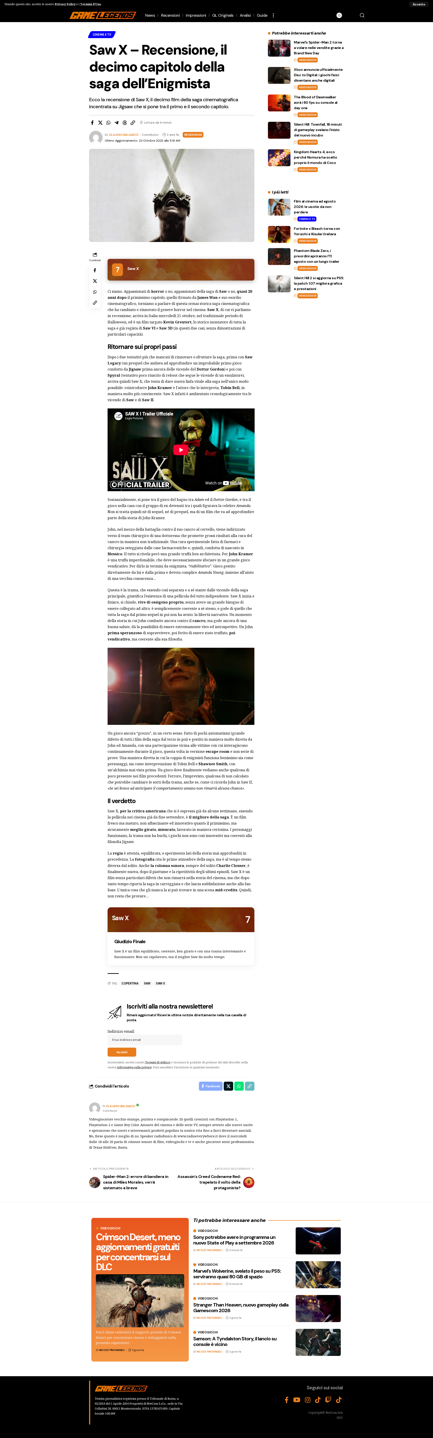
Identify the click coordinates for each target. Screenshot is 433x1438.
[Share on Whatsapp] (108, 122)
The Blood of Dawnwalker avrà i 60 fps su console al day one (315, 102)
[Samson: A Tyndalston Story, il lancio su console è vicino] (318, 1342)
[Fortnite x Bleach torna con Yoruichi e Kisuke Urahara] (279, 234)
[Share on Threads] (125, 122)
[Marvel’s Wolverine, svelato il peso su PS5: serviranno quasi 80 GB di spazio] (318, 1274)
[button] (418, 4)
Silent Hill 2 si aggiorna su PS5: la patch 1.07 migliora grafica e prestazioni (319, 283)
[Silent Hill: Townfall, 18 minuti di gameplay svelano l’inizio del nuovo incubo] (279, 130)
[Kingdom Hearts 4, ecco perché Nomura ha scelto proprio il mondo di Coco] (279, 157)
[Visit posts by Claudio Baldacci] (94, 1108)
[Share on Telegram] (116, 122)
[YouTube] (297, 1400)
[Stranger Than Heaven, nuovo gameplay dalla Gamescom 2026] (318, 1308)
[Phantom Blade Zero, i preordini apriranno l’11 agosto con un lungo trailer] (279, 256)
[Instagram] (308, 1400)
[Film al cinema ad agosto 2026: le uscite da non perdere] (279, 207)
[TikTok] (318, 1400)
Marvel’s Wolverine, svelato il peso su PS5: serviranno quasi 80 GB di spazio (237, 1274)
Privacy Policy (65, 4)
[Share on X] (100, 122)
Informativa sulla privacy (134, 1067)
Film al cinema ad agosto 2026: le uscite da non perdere (315, 206)
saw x (160, 983)
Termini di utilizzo (157, 1062)
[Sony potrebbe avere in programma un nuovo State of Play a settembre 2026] (318, 1240)
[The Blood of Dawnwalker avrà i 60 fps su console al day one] (279, 102)
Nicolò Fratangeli (112, 1350)
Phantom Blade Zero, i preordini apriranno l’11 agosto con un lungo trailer (316, 256)
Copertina (130, 983)
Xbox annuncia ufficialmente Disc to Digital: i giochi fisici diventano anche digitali (318, 75)
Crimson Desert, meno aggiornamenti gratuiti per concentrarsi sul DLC (138, 1252)
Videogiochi (307, 60)
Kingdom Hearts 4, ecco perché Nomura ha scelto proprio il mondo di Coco (315, 157)
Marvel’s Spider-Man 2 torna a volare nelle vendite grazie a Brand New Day (319, 47)
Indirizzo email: (121, 1031)
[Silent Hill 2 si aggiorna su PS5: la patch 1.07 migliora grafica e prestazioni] (279, 283)
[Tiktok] (339, 1400)
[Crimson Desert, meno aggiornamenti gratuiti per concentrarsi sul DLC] (140, 1300)
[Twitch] (328, 1400)
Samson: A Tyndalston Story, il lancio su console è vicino (234, 1341)
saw (147, 983)
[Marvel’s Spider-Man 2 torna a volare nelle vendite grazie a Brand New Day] (279, 48)
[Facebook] (286, 1400)
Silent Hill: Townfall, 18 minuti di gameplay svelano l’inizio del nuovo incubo (318, 130)
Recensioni (193, 135)
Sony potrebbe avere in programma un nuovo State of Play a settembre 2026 (234, 1240)
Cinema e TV (102, 35)
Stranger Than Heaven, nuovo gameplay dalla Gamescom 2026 (240, 1308)
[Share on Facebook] (92, 122)
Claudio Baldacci (123, 135)
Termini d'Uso (90, 4)
